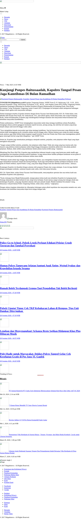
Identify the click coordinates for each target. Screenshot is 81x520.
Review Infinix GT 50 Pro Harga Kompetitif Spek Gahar (28, 420)
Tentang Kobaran (10, 477)
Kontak (6, 471)
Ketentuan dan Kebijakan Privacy (15, 469)
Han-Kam (7, 25)
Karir (6, 480)
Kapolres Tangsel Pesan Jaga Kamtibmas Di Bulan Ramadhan (20, 210)
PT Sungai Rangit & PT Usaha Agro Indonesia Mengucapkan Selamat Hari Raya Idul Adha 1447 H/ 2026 (44, 391)
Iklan (6, 504)
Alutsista (7, 23)
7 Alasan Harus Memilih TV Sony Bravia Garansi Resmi (28, 405)
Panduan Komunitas (11, 473)
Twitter (6, 490)
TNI (5, 21)
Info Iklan (7, 479)
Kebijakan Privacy (10, 495)
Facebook (7, 486)
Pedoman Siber (9, 499)
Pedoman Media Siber (11, 475)
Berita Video (8, 514)
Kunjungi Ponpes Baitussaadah (52, 210)
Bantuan (7, 502)
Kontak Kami (8, 482)
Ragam (6, 28)
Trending (7, 512)
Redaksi (7, 30)
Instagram (7, 488)
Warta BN (3, 222)
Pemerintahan (8, 27)
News (6, 19)
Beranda (7, 17)
